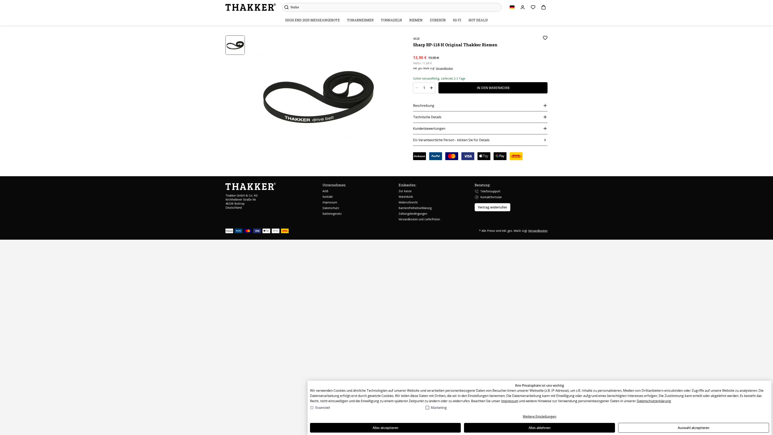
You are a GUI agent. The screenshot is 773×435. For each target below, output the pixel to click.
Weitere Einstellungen (539, 416)
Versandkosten (444, 68)
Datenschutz (330, 208)
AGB (325, 191)
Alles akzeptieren (385, 428)
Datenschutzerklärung (654, 401)
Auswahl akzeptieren (693, 428)
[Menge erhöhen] (431, 87)
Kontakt (327, 197)
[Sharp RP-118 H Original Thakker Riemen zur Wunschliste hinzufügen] (545, 37)
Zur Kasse (405, 191)
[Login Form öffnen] (523, 7)
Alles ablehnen (540, 428)
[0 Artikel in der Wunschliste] (533, 7)
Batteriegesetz (332, 213)
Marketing (439, 407)
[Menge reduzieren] (417, 87)
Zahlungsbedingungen (413, 213)
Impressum (509, 401)
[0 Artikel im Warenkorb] (543, 7)
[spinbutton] (424, 87)
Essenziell (322, 407)
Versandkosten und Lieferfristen (419, 219)
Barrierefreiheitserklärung (415, 208)
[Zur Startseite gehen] (250, 7)
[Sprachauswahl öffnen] (512, 7)
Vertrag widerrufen (492, 207)
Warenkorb (406, 197)
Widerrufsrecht (408, 202)
